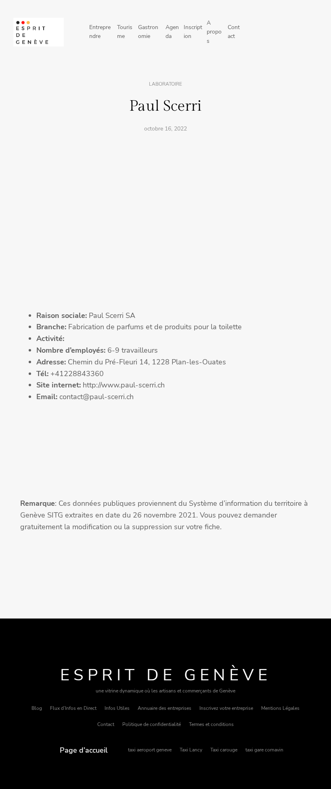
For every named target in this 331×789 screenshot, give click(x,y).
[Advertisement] (165, 200)
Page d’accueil (84, 750)
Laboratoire (165, 84)
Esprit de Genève (165, 675)
